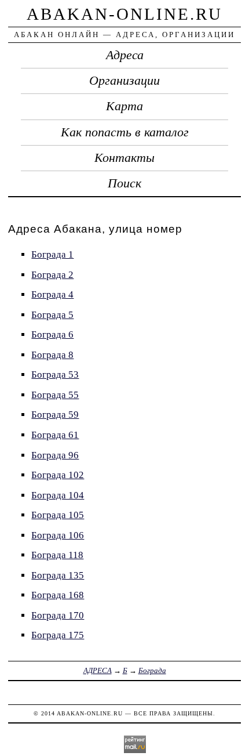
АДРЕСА (97, 670)
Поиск (124, 183)
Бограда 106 (57, 535)
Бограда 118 (57, 554)
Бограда (152, 670)
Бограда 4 (52, 294)
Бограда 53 (55, 374)
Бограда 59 (55, 414)
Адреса (125, 55)
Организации (124, 81)
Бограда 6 (52, 334)
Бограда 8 (52, 354)
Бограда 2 (52, 274)
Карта (124, 106)
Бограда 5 (52, 314)
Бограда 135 (57, 575)
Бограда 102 (57, 474)
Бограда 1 (52, 254)
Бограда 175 (57, 635)
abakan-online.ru (124, 14)
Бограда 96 (55, 455)
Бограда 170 (57, 615)
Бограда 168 (57, 595)
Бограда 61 (55, 434)
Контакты (124, 158)
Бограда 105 (57, 514)
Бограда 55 (55, 394)
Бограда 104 (57, 495)
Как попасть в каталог (125, 132)
